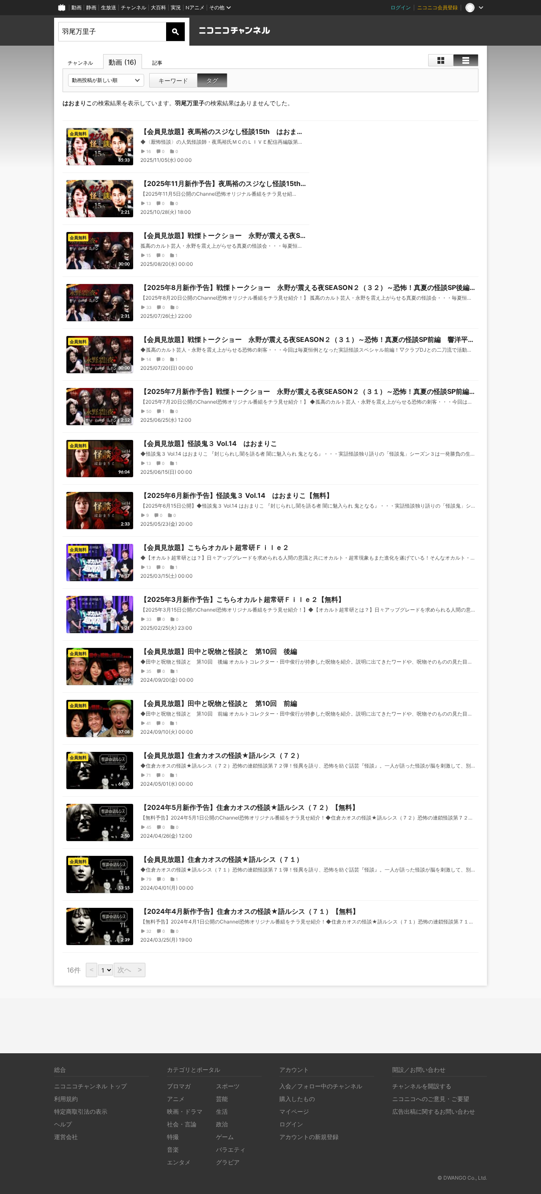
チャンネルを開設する (421, 1086)
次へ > (129, 969)
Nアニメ (195, 7)
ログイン (401, 7)
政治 (222, 1124)
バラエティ (231, 1149)
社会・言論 (182, 1124)
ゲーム (225, 1136)
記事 (157, 63)
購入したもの (297, 1098)
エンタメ (179, 1162)
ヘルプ (63, 1124)
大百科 (158, 7)
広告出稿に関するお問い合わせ (433, 1111)
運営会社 (66, 1136)
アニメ (176, 1098)
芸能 (222, 1098)
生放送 (108, 7)
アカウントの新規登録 (309, 1136)
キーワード (173, 80)
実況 (176, 7)
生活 (222, 1111)
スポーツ (228, 1086)
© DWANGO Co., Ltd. (462, 1178)
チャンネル (133, 7)
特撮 (173, 1136)
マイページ (294, 1111)
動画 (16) (123, 62)
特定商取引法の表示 (80, 1111)
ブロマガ (179, 1086)
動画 (76, 7)
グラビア (228, 1162)
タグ (212, 80)
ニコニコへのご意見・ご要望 (430, 1098)
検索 (175, 31)
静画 (91, 7)
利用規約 (66, 1098)
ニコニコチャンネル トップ (90, 1086)
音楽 (173, 1149)
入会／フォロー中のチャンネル (320, 1086)
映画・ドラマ (184, 1111)
